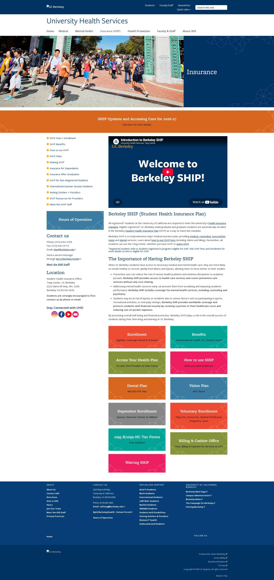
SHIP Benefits (57, 144)
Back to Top (221, 575)
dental (123, 240)
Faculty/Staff (166, 5)
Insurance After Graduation (64, 174)
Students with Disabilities (152, 512)
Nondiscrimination (217, 561)
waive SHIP (182, 243)
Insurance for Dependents (64, 168)
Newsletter (184, 5)
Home (50, 31)
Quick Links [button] (183, 9)
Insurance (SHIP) (110, 31)
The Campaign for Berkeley (200, 503)
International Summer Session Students (71, 186)
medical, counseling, (201, 236)
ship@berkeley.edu (64, 249)
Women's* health (148, 520)
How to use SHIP (59, 150)
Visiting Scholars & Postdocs (153, 516)
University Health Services (87, 21)
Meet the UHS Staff (56, 512)
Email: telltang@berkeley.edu (109, 506)
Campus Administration (199, 495)
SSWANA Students (148, 508)
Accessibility (220, 557)
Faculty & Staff (166, 31)
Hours (50, 505)
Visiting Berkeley (195, 507)
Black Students (147, 493)
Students (150, 5)
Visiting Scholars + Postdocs (65, 192)
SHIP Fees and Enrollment (207, 248)
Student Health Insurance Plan (141, 230)
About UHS (190, 31)
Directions (52, 497)
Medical (64, 31)
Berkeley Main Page (197, 491)
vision (111, 240)
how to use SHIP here (163, 240)
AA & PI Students (147, 489)
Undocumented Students (152, 524)
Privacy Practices (55, 516)
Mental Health (84, 31)
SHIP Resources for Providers (66, 198)
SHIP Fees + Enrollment (63, 138)
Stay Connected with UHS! (65, 308)
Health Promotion (139, 31)
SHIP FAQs (56, 156)
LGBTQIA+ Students (149, 501)
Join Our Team (54, 508)
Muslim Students (147, 505)
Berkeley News (194, 499)
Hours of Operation (103, 517)
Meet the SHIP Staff (61, 204)
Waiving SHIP (57, 162)
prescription (218, 236)
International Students (151, 497)
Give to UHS (52, 501)
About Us (51, 489)
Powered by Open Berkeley (213, 554)
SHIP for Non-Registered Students (69, 180)
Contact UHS (53, 493)
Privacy (223, 565)
